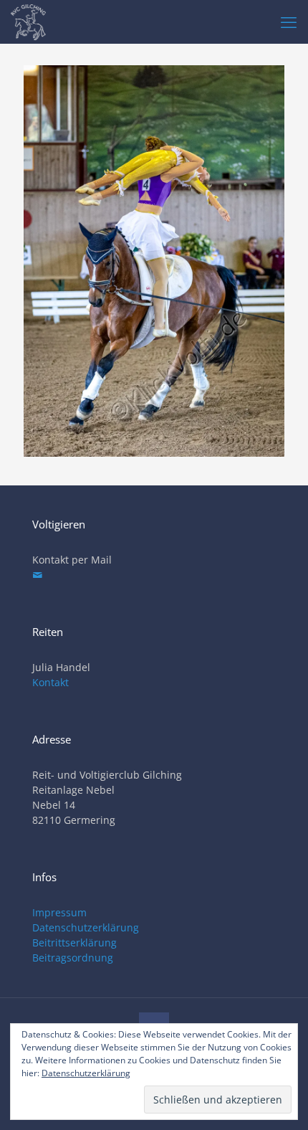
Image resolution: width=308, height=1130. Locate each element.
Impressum (59, 912)
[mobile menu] (288, 21)
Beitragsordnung (72, 957)
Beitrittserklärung (74, 942)
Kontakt (50, 682)
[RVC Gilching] (28, 21)
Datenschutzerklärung (85, 927)
